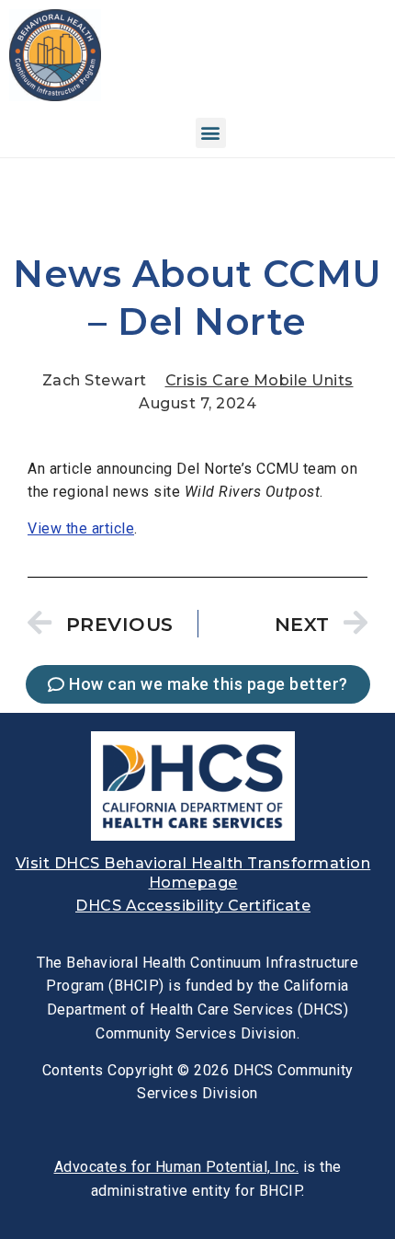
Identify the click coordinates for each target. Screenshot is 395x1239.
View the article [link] (81, 528)
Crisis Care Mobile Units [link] (259, 380)
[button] (211, 133)
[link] (55, 96)
